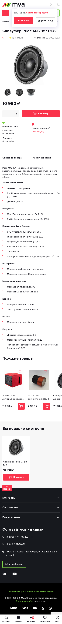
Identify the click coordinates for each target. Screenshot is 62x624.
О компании (10, 507)
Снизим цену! (38, 131)
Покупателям (11, 517)
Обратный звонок (14, 564)
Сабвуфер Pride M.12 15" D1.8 (15, 463)
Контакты (8, 497)
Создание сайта (25, 601)
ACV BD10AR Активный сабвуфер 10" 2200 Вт (13, 397)
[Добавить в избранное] (3, 38)
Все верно (23, 20)
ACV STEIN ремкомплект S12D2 (38, 397)
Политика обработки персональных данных (31, 591)
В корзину (43, 113)
